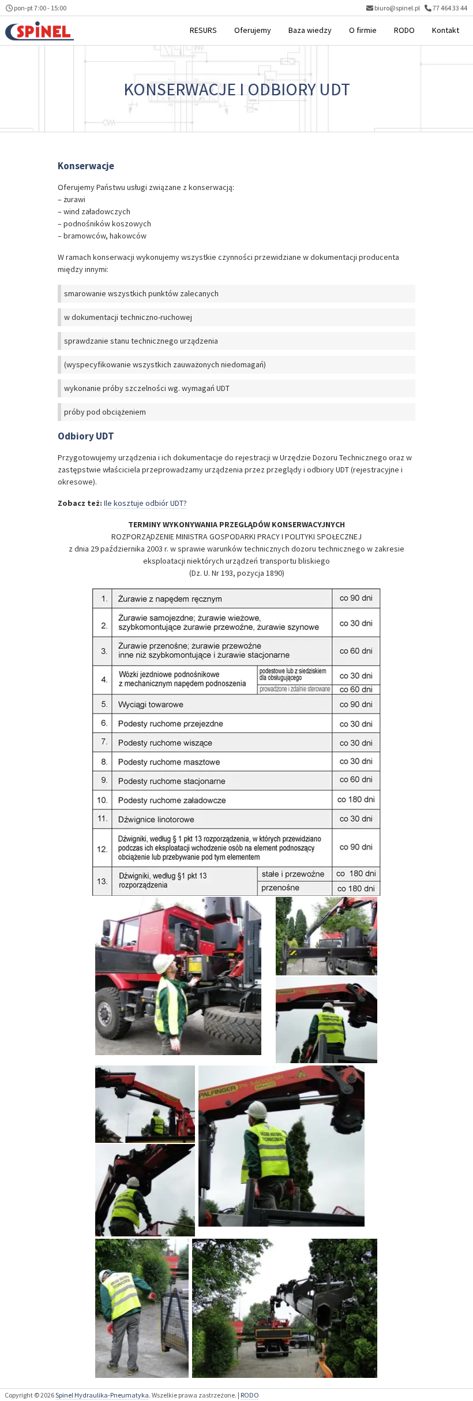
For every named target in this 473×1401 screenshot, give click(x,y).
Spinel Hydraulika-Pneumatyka (102, 1395)
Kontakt (445, 30)
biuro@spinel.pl (397, 7)
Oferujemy (252, 30)
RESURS (203, 30)
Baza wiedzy (310, 30)
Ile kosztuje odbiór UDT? (145, 503)
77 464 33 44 (449, 7)
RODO (404, 30)
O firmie (363, 30)
